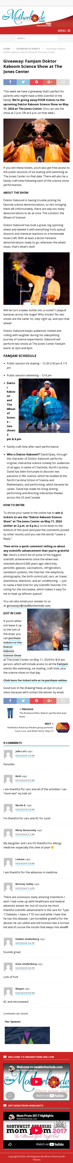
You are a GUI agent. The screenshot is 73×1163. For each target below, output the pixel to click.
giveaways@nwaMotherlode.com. (29, 605)
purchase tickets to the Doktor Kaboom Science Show (12, 646)
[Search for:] (36, 38)
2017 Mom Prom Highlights (25, 1105)
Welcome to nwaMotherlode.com (31, 1057)
